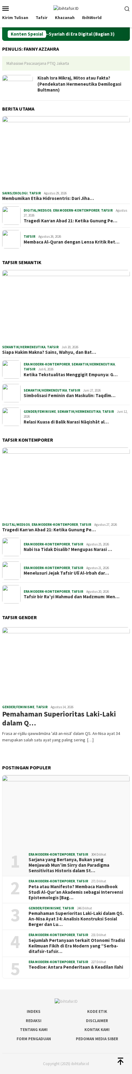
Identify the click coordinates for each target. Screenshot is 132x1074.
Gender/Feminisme (40, 411)
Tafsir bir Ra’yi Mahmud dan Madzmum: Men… (71, 596)
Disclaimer (97, 1020)
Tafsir (35, 193)
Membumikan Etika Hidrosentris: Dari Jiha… (48, 198)
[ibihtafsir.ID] (66, 8)
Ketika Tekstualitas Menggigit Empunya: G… (71, 374)
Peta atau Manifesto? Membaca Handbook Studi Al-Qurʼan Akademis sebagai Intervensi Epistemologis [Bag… (76, 892)
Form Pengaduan (34, 1038)
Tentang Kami (34, 1029)
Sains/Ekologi (15, 193)
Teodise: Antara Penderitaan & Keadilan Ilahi (76, 967)
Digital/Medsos (38, 210)
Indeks (34, 1011)
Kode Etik (97, 1011)
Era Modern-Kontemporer (76, 210)
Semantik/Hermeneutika (23, 347)
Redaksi (33, 1020)
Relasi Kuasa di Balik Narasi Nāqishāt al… (66, 422)
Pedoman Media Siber (97, 1038)
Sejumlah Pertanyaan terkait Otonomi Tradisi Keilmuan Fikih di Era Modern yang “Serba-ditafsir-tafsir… (77, 946)
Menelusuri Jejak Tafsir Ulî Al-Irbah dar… (66, 573)
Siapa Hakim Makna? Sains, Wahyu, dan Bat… (49, 352)
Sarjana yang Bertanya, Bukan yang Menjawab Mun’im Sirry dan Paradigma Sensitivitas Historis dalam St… (69, 865)
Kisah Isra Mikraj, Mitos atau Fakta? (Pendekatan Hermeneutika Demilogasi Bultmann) (79, 84)
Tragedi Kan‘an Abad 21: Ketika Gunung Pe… (70, 221)
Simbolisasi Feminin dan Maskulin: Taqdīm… (69, 395)
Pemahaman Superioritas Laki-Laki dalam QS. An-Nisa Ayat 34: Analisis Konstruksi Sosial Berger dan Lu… (76, 919)
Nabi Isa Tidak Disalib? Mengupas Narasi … (68, 549)
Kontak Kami (97, 1029)
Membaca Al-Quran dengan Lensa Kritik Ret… (71, 242)
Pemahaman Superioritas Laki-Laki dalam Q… (59, 719)
